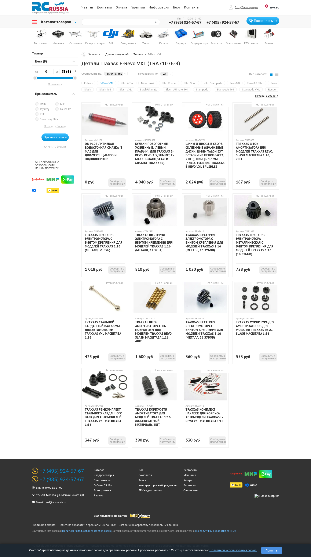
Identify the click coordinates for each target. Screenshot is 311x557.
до (65, 71)
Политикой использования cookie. (233, 550)
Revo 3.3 (235, 83)
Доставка (104, 7)
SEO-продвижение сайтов (110, 515)
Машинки (189, 475)
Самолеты (145, 475)
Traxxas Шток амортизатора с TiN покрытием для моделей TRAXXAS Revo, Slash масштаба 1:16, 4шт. (153, 331)
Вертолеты (190, 470)
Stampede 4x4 (225, 89)
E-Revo (88, 83)
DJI (141, 470)
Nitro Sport (190, 83)
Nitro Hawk (147, 83)
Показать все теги (266, 95)
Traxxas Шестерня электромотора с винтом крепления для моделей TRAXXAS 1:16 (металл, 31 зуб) (103, 242)
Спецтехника (102, 480)
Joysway (44, 109)
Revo (274, 83)
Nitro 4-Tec (127, 83)
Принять (272, 550)
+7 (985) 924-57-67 (185, 22)
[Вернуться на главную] (84, 54)
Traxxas (138, 54)
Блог (176, 7)
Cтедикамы (190, 490)
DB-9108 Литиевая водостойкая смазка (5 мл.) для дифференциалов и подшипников (103, 151)
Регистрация (250, 7)
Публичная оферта (43, 524)
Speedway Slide (49, 119)
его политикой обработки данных (215, 530)
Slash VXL (125, 89)
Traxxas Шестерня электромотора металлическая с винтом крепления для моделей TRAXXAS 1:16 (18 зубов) (254, 244)
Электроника (102, 490)
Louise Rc (65, 109)
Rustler (272, 89)
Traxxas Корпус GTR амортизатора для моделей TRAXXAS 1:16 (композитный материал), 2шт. (153, 417)
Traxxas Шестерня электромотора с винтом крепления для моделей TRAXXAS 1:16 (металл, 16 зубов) (204, 242)
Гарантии (138, 7)
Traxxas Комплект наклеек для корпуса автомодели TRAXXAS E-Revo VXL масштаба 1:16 (204, 415)
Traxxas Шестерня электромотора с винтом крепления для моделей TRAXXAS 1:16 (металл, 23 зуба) (154, 242)
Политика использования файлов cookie (86, 530)
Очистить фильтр (55, 146)
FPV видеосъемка (150, 490)
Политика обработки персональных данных (87, 524)
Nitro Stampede (213, 83)
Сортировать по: (91, 73)
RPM (42, 114)
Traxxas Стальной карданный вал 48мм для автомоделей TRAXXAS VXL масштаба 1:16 (103, 329)
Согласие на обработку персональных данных (148, 524)
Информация (159, 7)
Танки (142, 480)
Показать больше (55, 126)
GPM (62, 104)
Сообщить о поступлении (117, 182)
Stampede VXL (251, 89)
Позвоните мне (265, 21)
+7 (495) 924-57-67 (222, 22)
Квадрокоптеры (104, 475)
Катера (187, 480)
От (37, 72)
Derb (43, 104)
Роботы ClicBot (103, 485)
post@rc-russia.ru (55, 502)
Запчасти (94, 54)
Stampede (202, 89)
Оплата (121, 7)
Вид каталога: (258, 74)
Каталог (99, 470)
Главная (86, 7)
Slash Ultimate (148, 89)
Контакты (192, 7)
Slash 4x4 (105, 89)
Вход (238, 7)
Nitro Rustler (169, 83)
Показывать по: (148, 73)
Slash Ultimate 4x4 (176, 89)
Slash (87, 89)
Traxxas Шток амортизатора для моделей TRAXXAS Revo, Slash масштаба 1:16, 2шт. (254, 151)
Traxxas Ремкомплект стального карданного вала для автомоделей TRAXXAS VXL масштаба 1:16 (103, 417)
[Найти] (156, 22)
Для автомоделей (117, 54)
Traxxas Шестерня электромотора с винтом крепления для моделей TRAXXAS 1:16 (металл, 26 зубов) (204, 329)
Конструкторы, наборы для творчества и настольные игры (176, 485)
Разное (98, 495)
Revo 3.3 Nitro (255, 83)
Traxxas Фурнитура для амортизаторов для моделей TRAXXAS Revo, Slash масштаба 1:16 (255, 328)
